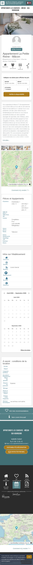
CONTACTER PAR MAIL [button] (17, 452)
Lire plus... (6, 140)
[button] (16, 49)
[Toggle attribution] (30, 184)
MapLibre (26, 184)
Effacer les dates (25, 350)
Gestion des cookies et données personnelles (11, 563)
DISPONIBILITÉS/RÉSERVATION (16, 447)
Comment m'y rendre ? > (20, 190)
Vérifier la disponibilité (16, 94)
